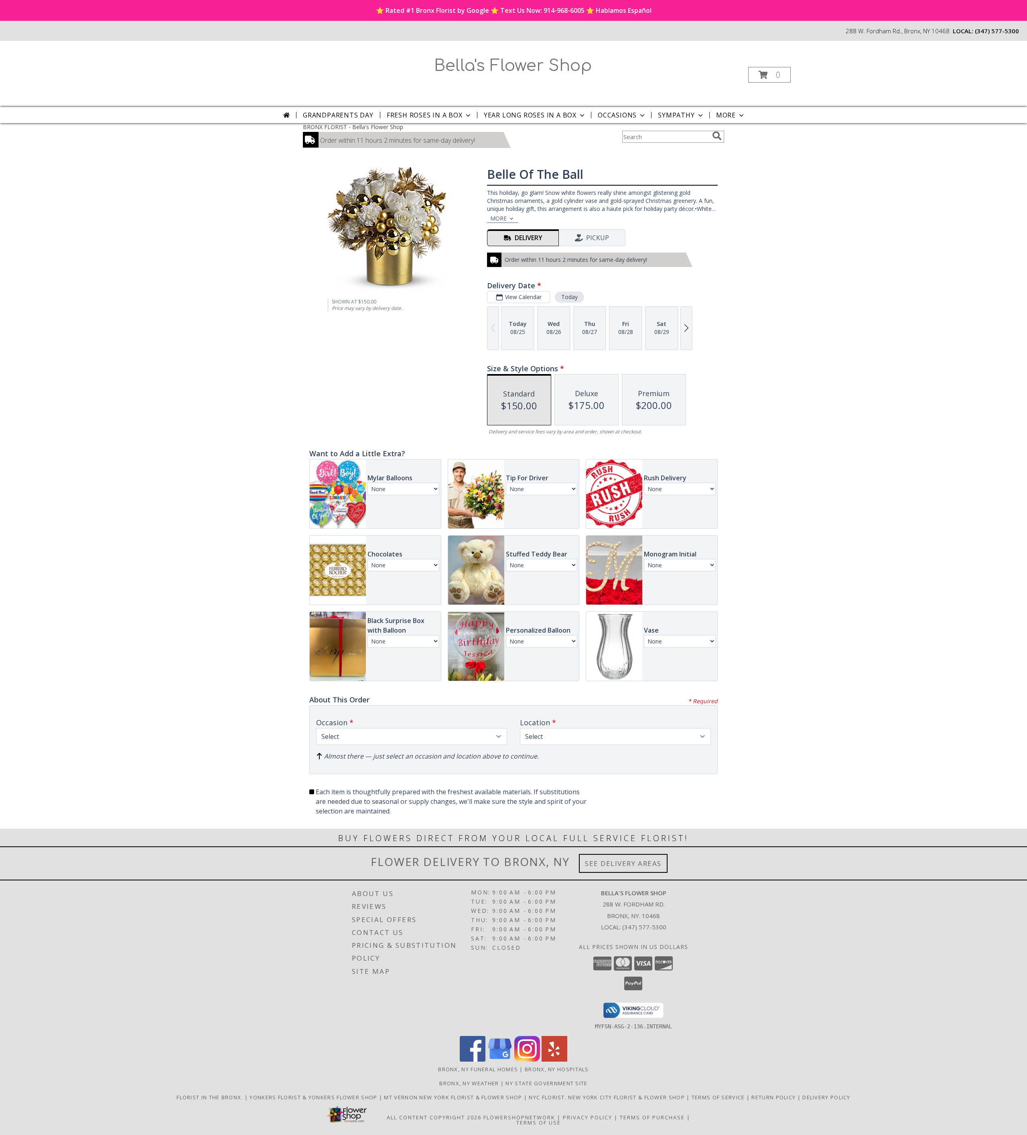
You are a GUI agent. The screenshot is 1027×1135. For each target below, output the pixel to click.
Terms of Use (538, 1122)
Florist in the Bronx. (211, 1097)
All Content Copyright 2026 (434, 1117)
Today (569, 297)
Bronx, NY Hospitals (557, 1069)
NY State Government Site (546, 1083)
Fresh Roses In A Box (425, 115)
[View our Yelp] (554, 1059)
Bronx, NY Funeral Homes (478, 1069)
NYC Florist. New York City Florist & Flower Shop (607, 1097)
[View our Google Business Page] (500, 1059)
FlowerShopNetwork (519, 1117)
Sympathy (676, 115)
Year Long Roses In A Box (530, 115)
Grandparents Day (338, 115)
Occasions (617, 115)
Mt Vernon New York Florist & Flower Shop (454, 1097)
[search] (717, 136)
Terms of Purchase (652, 1117)
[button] (769, 75)
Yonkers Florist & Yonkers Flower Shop (314, 1097)
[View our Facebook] (472, 1059)
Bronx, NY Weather (469, 1083)
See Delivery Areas (623, 863)
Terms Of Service (719, 1097)
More (726, 115)
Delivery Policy (826, 1097)
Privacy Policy (587, 1117)
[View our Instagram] (527, 1059)
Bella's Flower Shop (513, 66)
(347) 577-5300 (997, 31)
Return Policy (774, 1097)
